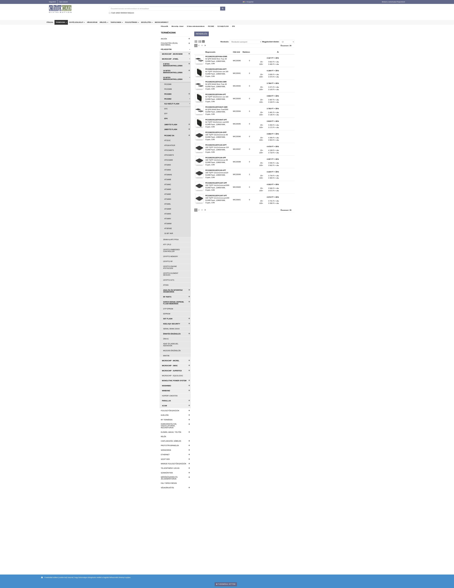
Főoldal (50, 22)
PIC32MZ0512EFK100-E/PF (216, 132)
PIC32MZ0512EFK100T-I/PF (216, 183)
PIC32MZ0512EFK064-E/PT (216, 69)
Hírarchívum (92, 22)
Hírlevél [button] (103, 22)
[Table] (203, 41)
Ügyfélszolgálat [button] (76, 22)
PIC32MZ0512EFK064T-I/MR (216, 107)
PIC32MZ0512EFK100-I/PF (215, 158)
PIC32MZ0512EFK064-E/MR (216, 56)
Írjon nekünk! (63, 2)
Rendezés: (224, 42)
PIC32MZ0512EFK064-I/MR (216, 82)
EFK (233, 26)
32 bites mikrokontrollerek (196, 26)
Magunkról (52, 2)
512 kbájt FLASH (223, 26)
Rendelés (201, 34)
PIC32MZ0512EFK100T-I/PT (216, 196)
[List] (200, 41)
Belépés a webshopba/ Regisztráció (393, 2)
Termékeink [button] (60, 22)
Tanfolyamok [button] (116, 22)
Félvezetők (164, 26)
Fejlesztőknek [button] (131, 22)
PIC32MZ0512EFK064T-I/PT (216, 120)
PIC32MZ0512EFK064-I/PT (215, 94)
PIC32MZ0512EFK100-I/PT (215, 170)
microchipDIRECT (161, 22)
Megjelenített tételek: (270, 42)
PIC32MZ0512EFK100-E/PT (216, 145)
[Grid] (196, 41)
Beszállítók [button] (146, 22)
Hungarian (249, 2)
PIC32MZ (211, 26)
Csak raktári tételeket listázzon (122, 13)
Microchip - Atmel (177, 26)
